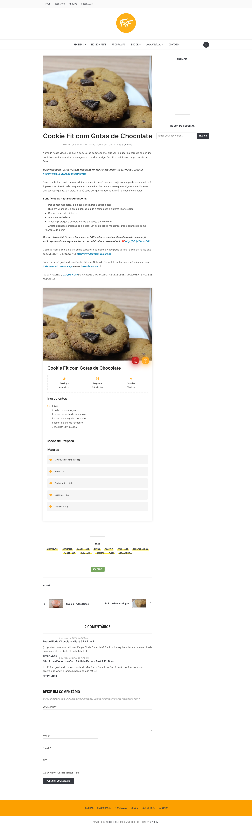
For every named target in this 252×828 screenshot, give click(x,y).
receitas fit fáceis (105, 553)
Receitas (79, 44)
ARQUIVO (73, 4)
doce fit (109, 549)
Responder (50, 656)
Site (45, 760)
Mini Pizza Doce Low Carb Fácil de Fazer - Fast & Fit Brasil (79, 661)
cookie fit (67, 549)
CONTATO (174, 44)
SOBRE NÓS (60, 4)
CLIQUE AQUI (70, 274)
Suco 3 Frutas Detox (77, 603)
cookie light (83, 549)
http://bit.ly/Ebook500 (137, 241)
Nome (46, 735)
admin (78, 144)
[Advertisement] (182, 86)
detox (97, 549)
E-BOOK (135, 44)
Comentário (50, 706)
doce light (123, 549)
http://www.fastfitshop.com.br (94, 253)
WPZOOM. (154, 822)
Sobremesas (125, 144)
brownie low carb (90, 266)
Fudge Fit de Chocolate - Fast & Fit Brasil (68, 641)
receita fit (85, 553)
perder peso (69, 553)
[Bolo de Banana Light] (139, 603)
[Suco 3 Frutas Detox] (56, 603)
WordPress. (112, 822)
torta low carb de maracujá (57, 266)
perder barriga (140, 549)
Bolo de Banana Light (117, 603)
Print (99, 569)
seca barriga (125, 553)
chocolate (52, 549)
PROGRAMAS (87, 4)
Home (47, 4)
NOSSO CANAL (98, 44)
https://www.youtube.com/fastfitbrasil (64, 173)
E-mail (47, 748)
